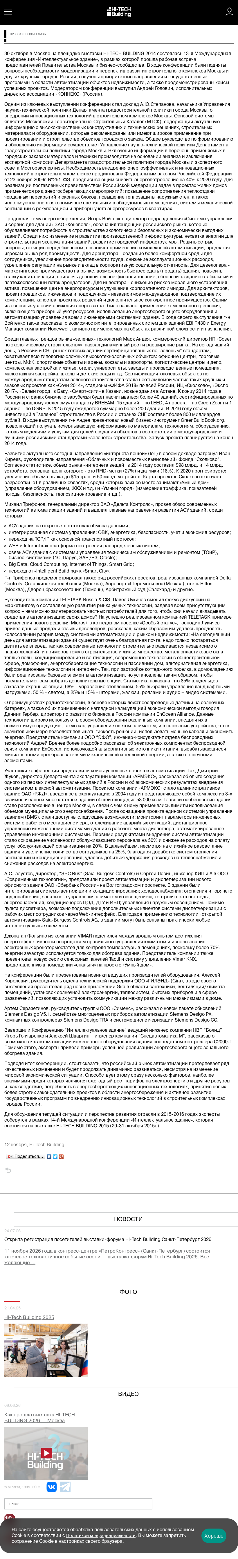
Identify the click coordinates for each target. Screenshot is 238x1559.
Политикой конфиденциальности (101, 1536)
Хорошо (213, 1536)
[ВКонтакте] (49, 1155)
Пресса (15, 34)
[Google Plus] (61, 1155)
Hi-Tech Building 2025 (29, 1317)
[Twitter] (55, 1155)
